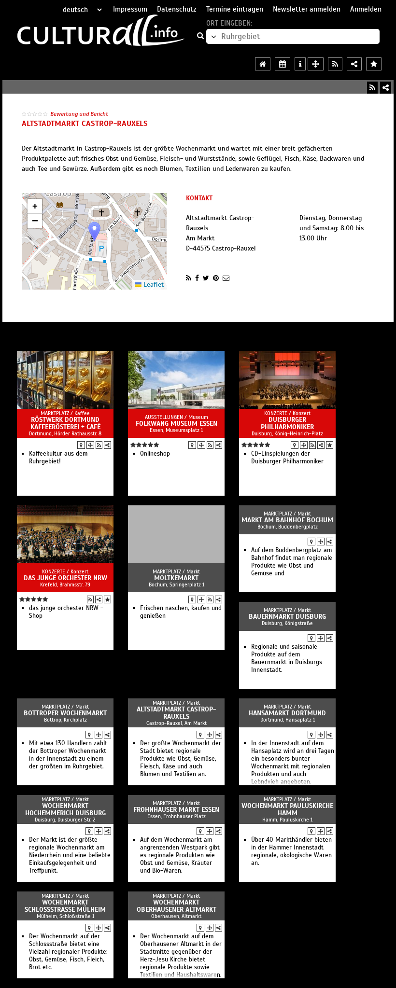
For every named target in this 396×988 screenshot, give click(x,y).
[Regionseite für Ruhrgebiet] (262, 63)
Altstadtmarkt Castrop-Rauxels (176, 713)
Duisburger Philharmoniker (287, 423)
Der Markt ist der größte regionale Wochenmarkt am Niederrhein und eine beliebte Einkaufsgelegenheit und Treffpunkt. (70, 855)
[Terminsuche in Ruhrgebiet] (282, 63)
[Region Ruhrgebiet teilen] (354, 63)
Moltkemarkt (176, 578)
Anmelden (366, 9)
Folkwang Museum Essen (176, 423)
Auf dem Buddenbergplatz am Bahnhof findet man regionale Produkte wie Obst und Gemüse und (291, 561)
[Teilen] (385, 88)
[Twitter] (206, 278)
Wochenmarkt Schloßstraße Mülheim (65, 906)
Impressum (130, 9)
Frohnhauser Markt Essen (176, 809)
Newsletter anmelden (306, 9)
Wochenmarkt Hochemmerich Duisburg (65, 809)
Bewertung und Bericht (79, 114)
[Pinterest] (216, 278)
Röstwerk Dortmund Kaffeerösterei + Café (65, 423)
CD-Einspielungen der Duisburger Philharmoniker (287, 457)
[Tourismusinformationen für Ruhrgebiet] (300, 63)
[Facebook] (197, 278)
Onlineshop (155, 454)
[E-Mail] (226, 278)
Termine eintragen (234, 9)
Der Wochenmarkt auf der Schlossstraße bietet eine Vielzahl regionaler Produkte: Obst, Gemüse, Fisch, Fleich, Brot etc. (68, 951)
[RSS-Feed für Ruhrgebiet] (335, 63)
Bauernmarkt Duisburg (287, 616)
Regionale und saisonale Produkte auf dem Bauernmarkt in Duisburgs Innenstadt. (286, 658)
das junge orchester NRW (65, 578)
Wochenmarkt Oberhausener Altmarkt (176, 906)
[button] (94, 231)
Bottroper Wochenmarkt (65, 713)
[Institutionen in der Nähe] (90, 445)
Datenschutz (177, 9)
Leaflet (152, 284)
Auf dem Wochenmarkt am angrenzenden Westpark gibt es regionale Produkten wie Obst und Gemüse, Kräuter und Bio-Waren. (180, 855)
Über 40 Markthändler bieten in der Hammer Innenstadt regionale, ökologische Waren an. (291, 851)
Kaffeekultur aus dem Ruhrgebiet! (58, 457)
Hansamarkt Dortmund (287, 713)
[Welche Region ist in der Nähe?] (316, 63)
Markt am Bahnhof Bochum (287, 520)
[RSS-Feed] (372, 88)
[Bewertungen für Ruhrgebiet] (374, 63)
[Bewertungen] (329, 445)
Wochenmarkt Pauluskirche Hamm (287, 809)
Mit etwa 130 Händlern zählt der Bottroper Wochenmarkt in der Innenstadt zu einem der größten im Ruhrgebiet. (68, 754)
